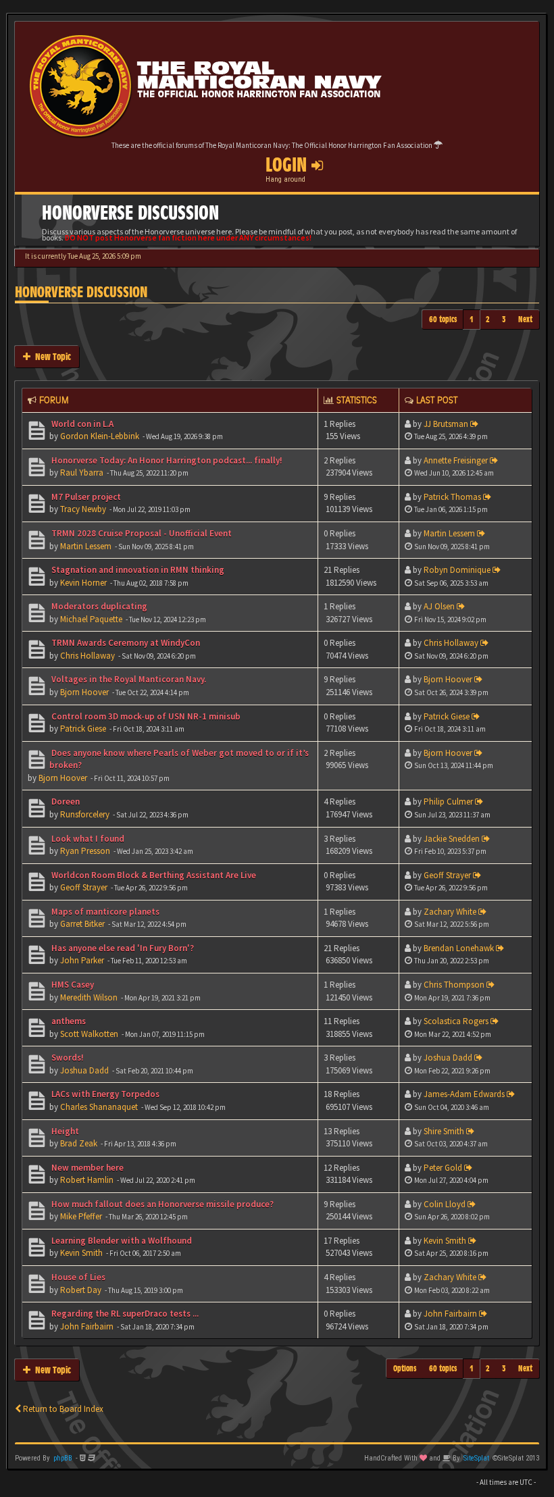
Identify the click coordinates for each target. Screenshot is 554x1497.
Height (64, 1131)
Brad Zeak (78, 1143)
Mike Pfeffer (81, 1216)
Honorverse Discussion (81, 292)
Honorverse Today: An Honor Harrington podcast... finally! (165, 460)
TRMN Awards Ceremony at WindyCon (124, 643)
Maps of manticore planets (104, 911)
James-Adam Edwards (464, 1094)
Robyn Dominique (457, 570)
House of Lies (77, 1277)
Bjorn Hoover (84, 692)
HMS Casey (71, 984)
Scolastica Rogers (456, 1021)
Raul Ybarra (81, 472)
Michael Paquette (91, 619)
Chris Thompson (454, 984)
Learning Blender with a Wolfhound (120, 1240)
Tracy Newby (83, 509)
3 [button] (504, 319)
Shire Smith (444, 1131)
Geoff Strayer (83, 887)
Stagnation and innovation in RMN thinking (136, 570)
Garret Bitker (82, 924)
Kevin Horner (83, 582)
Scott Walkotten (89, 1034)
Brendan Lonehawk (459, 948)
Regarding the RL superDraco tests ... (124, 1313)
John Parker (82, 960)
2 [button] (488, 319)
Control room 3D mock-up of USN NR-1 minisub (145, 716)
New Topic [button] (50, 356)
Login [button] (288, 164)
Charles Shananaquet (99, 1107)
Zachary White (450, 911)
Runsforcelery (84, 814)
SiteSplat (476, 1458)
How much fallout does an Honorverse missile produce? (161, 1204)
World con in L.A (81, 424)
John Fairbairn (87, 1326)
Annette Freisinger (456, 460)
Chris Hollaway (87, 655)
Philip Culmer (448, 801)
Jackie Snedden (452, 838)
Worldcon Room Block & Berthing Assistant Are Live (152, 875)
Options (405, 1368)
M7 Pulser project (85, 497)
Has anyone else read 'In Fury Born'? (121, 948)
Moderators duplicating (98, 606)
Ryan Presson (85, 851)
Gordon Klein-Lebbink (99, 436)
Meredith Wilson (89, 997)
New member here (86, 1167)
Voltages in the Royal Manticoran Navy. (127, 679)
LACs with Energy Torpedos (104, 1094)
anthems (67, 1021)
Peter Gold (443, 1167)
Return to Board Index (62, 1409)
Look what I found (86, 838)
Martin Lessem (85, 546)
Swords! (66, 1057)
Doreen (64, 801)
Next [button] (525, 319)
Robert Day (80, 1290)
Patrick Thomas (452, 497)
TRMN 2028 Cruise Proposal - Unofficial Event (140, 533)
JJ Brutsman (446, 424)
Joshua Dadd (84, 1070)
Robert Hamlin (87, 1180)
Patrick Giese (83, 728)
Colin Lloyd (444, 1204)
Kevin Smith (81, 1253)
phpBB (62, 1458)
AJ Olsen (439, 606)
